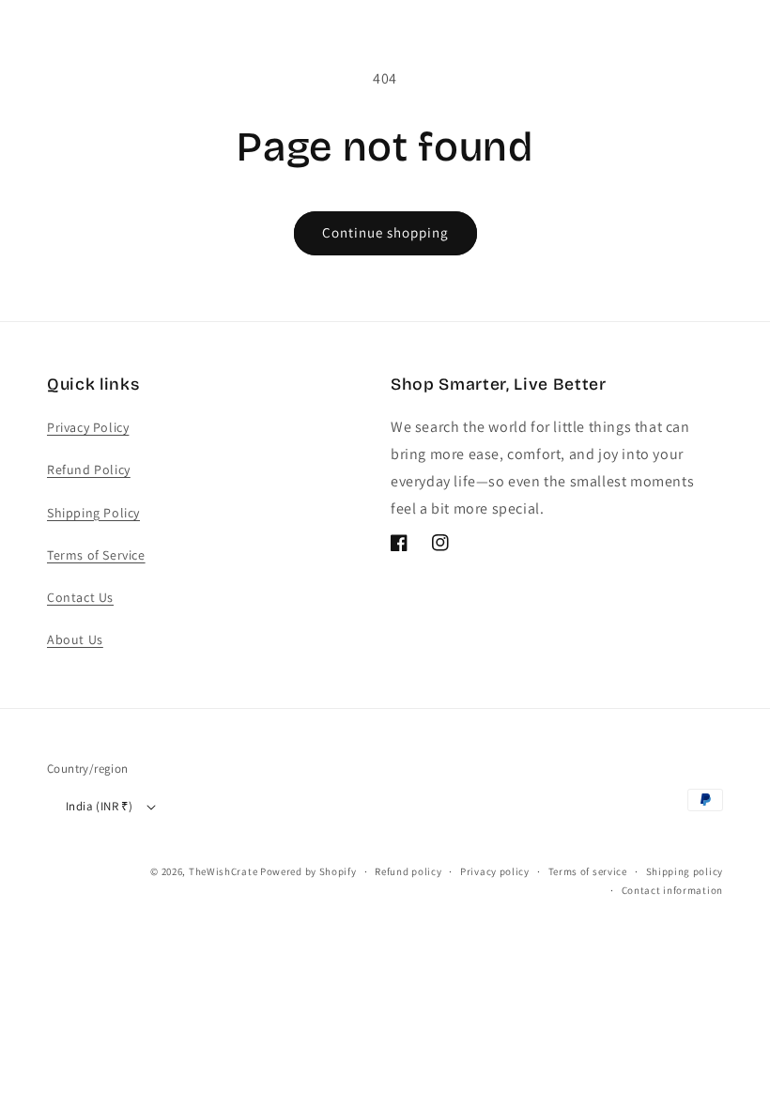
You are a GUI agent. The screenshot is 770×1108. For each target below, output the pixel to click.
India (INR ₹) (99, 806)
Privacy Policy (88, 427)
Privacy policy (495, 871)
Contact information (672, 890)
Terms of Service (96, 554)
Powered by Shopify (308, 871)
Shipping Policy (93, 512)
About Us (75, 639)
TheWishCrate (223, 871)
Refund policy (408, 871)
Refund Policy (89, 469)
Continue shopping (385, 232)
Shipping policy (685, 871)
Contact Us (80, 597)
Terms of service (587, 871)
